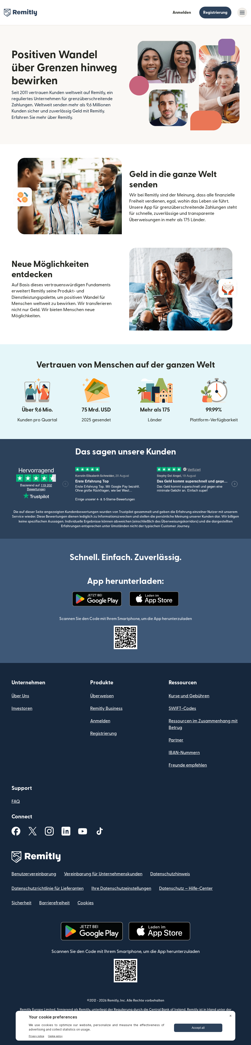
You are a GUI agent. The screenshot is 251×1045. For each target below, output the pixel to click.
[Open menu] (242, 12)
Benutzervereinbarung (34, 874)
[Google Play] (97, 598)
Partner (176, 740)
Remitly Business (106, 708)
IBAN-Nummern (184, 753)
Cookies (85, 903)
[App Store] (154, 598)
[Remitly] (20, 13)
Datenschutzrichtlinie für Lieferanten (48, 888)
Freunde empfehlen (188, 765)
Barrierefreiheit (54, 903)
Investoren (22, 708)
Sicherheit (21, 903)
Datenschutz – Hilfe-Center (186, 888)
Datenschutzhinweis (170, 874)
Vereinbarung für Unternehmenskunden (103, 874)
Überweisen (102, 696)
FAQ (16, 801)
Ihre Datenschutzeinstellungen (121, 888)
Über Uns (20, 696)
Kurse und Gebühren (189, 696)
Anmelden (182, 12)
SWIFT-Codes (182, 708)
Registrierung (215, 12)
